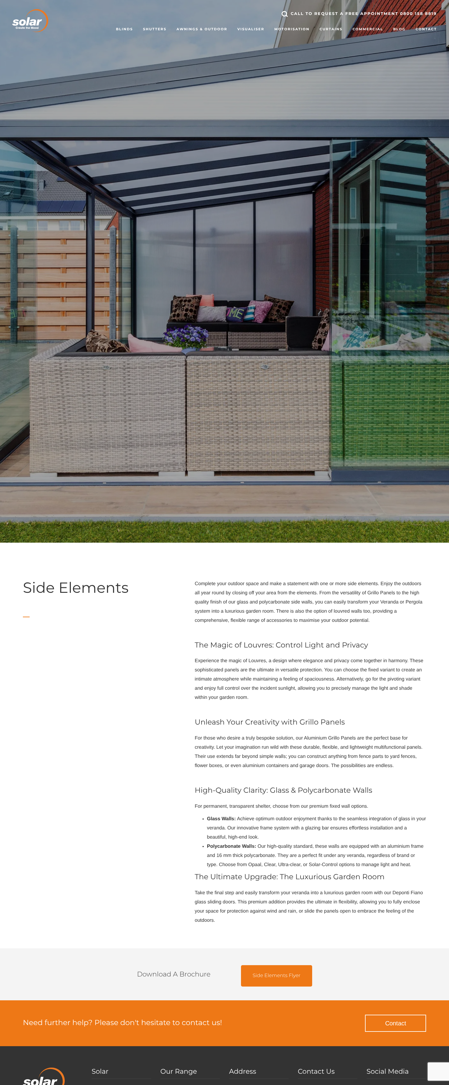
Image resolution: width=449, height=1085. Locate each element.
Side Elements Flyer (277, 976)
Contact (395, 1023)
